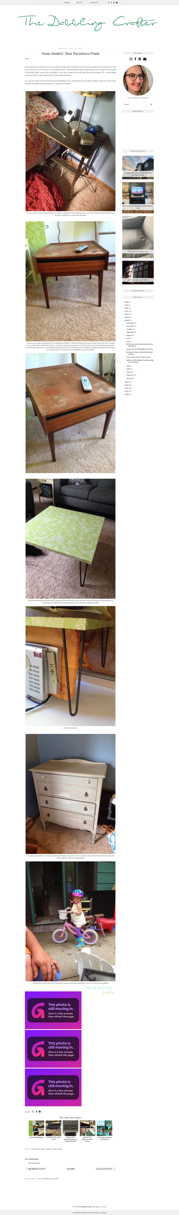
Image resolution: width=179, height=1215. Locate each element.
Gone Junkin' (46, 1149)
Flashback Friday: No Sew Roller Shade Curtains (139, 353)
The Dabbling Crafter (89, 23)
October (129, 329)
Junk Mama (47, 856)
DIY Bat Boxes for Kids (138, 280)
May (127, 366)
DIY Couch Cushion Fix (138, 251)
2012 (126, 385)
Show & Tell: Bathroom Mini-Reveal (87, 1139)
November (130, 326)
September (130, 332)
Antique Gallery (71, 856)
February (129, 375)
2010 (126, 391)
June (128, 341)
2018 (126, 308)
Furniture (35, 1149)
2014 (126, 320)
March (128, 372)
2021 (126, 305)
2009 (126, 394)
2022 (126, 302)
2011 (126, 388)
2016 (126, 314)
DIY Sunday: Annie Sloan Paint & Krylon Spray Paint (139, 345)
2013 (126, 382)
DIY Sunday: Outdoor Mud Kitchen (104, 1138)
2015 (126, 317)
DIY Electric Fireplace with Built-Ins (138, 207)
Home (66, 2)
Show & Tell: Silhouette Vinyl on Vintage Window (70, 1139)
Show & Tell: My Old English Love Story (139, 349)
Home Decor (57, 1149)
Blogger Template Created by (89, 1212)
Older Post (104, 1168)
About (80, 2)
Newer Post (37, 1168)
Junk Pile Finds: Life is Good (53, 1138)
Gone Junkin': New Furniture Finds (138, 357)
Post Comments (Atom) (48, 1178)
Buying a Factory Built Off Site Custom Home (138, 174)
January (129, 378)
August (128, 335)
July (127, 338)
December (130, 323)
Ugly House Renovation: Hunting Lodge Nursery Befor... (139, 361)
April (128, 369)
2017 (126, 311)
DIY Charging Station (36, 1137)
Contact (94, 2)
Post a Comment (34, 1163)
